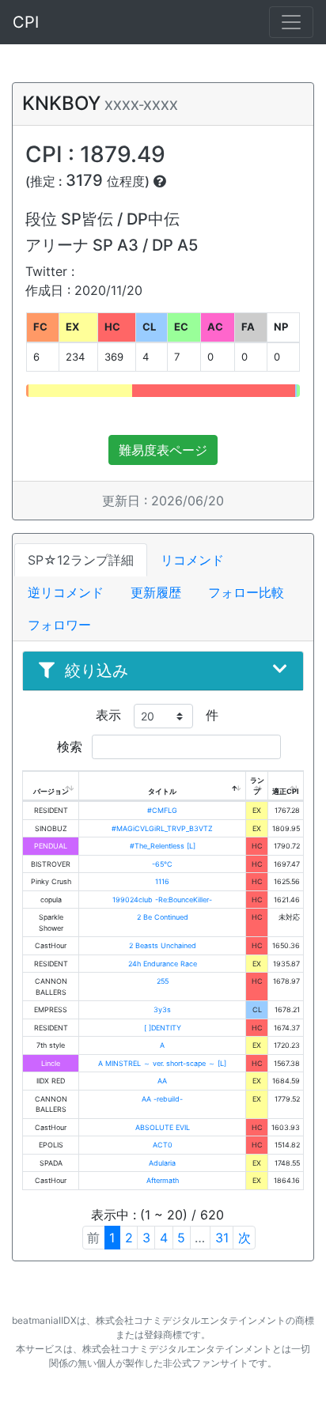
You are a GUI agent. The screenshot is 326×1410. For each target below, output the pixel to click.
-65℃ (162, 864)
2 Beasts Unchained (162, 945)
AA (162, 1080)
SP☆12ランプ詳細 (81, 560)
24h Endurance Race (162, 963)
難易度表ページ (163, 450)
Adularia (162, 1163)
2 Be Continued (162, 917)
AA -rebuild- (162, 1098)
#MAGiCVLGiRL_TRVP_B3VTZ (162, 828)
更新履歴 (156, 592)
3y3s (162, 1009)
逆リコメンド (66, 592)
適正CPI (285, 791)
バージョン (51, 791)
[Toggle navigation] (291, 22)
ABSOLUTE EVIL (162, 1127)
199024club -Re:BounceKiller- (162, 899)
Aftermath (162, 1180)
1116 (162, 881)
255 (163, 981)
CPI (26, 22)
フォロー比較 (246, 592)
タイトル (162, 791)
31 (222, 1238)
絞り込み (96, 670)
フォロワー (59, 625)
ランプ (257, 786)
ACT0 (162, 1144)
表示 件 (157, 715)
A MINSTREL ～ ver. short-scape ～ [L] (162, 1063)
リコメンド (192, 560)
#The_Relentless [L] (162, 845)
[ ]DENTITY (162, 1027)
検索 (71, 746)
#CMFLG (162, 810)
